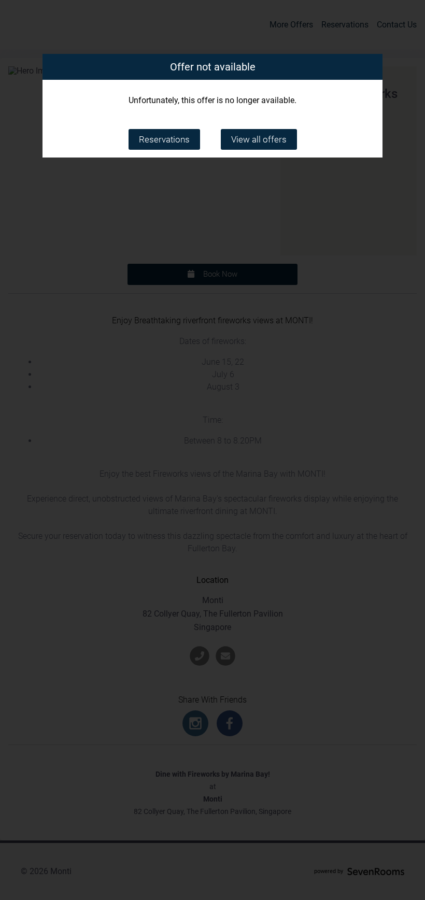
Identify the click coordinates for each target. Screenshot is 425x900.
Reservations (164, 139)
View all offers (259, 139)
